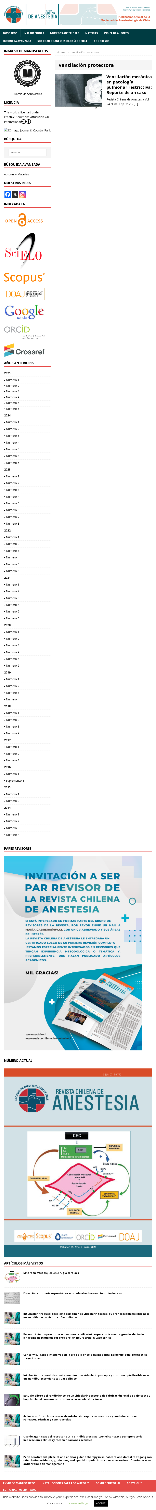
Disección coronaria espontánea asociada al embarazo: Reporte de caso (72, 1293)
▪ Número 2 (11, 385)
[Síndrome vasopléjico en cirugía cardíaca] (12, 1281)
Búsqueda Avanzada (17, 41)
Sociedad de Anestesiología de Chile (62, 41)
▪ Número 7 (11, 517)
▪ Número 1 (11, 380)
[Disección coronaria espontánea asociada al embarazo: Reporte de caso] (12, 1301)
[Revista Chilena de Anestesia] (78, 14)
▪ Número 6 (11, 409)
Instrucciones (34, 33)
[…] (136, 104)
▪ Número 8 (11, 523)
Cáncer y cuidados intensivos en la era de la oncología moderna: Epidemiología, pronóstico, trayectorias (85, 1356)
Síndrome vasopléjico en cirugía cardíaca (51, 1273)
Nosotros (10, 33)
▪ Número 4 (11, 397)
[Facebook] (7, 194)
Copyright (134, 1483)
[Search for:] (27, 152)
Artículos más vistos (23, 1263)
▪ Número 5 (11, 403)
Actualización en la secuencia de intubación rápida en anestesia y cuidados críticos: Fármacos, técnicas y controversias (80, 1417)
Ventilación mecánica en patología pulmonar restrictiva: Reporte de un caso (129, 84)
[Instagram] (22, 194)
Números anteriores (64, 33)
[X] (15, 194)
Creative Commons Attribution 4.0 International (26, 119)
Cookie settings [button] (78, 1503)
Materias (91, 33)
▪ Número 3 (11, 391)
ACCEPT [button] (100, 1503)
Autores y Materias (16, 174)
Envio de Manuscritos (19, 1483)
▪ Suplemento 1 (14, 780)
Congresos (101, 41)
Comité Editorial (108, 1483)
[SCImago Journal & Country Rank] (27, 130)
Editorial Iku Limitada (19, 1490)
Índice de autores (116, 33)
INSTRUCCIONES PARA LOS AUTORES (66, 1483)
